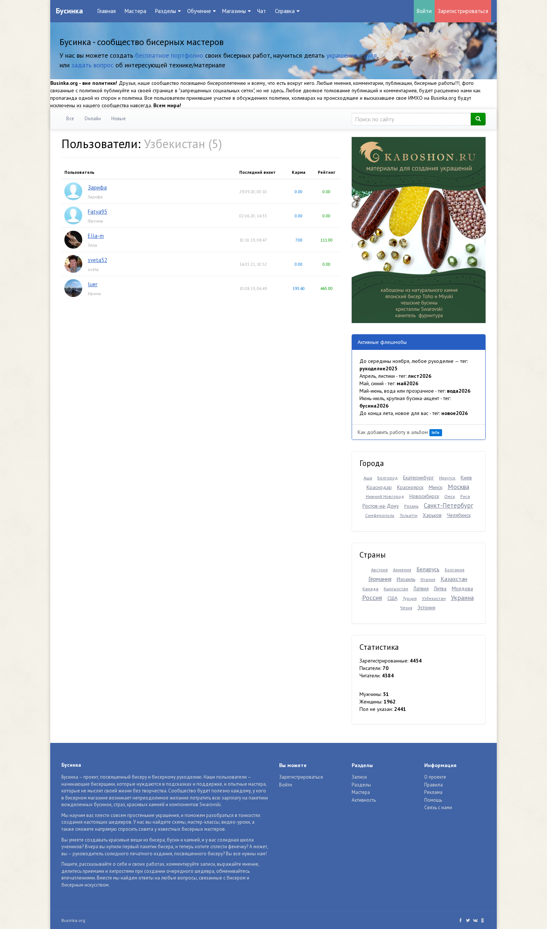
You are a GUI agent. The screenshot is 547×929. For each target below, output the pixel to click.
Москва (458, 486)
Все (70, 118)
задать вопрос (92, 65)
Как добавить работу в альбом (398, 432)
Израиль (406, 579)
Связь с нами (438, 807)
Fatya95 (97, 211)
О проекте (435, 777)
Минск (435, 487)
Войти (424, 11)
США (392, 598)
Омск (449, 496)
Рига (465, 496)
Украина (462, 598)
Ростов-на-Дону (380, 505)
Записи (359, 777)
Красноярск (410, 487)
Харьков (432, 515)
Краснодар (379, 487)
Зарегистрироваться (463, 11)
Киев (466, 477)
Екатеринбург (418, 477)
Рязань (411, 506)
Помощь (433, 800)
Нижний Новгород (385, 496)
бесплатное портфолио (169, 55)
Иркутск (447, 478)
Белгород (387, 478)
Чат (261, 11)
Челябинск (459, 515)
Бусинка (69, 11)
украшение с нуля (351, 55)
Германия (379, 578)
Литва (440, 588)
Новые (118, 118)
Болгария (454, 569)
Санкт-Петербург (448, 505)
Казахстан (454, 578)
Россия (372, 597)
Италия (427, 579)
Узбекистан (434, 598)
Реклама (433, 792)
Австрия (379, 569)
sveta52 (97, 260)
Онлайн (92, 118)
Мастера (135, 11)
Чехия (406, 607)
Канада (370, 588)
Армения (402, 569)
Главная (106, 11)
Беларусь (427, 569)
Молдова (462, 588)
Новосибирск (424, 496)
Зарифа (97, 187)
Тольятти (409, 515)
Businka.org (73, 920)
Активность (364, 800)
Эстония (426, 607)
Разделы (361, 785)
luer (92, 284)
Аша (368, 478)
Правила (433, 785)
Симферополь (379, 515)
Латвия (421, 588)
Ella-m (96, 235)
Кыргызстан (396, 588)
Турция (410, 598)
